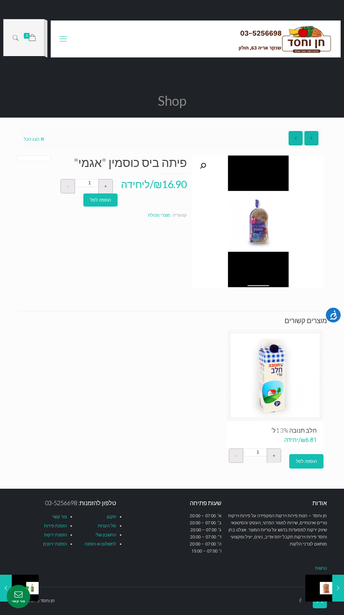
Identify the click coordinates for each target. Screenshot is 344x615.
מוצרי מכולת (159, 215)
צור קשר (59, 516)
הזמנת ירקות (55, 534)
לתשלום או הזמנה (100, 543)
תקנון (111, 516)
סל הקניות (107, 525)
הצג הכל (31, 139)
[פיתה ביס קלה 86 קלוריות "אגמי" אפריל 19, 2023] (6, 588)
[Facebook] (300, 601)
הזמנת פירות (55, 525)
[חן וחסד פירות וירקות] (285, 38)
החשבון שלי (105, 534)
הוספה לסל (100, 200)
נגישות (321, 568)
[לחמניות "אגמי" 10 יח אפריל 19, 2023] (338, 588)
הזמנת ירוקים (55, 543)
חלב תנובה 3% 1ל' (294, 430)
